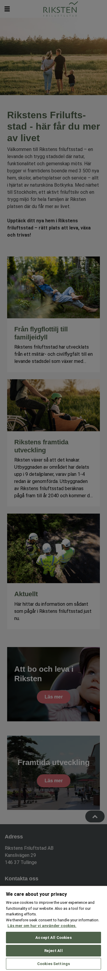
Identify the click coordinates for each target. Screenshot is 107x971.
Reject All (53, 950)
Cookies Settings (53, 963)
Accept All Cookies (53, 937)
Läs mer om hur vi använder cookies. (41, 925)
